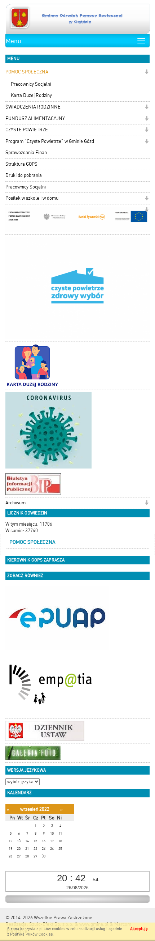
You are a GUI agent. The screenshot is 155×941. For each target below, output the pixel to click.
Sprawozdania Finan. (26, 152)
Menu (13, 40)
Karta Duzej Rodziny (31, 95)
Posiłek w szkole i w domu (31, 198)
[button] (146, 73)
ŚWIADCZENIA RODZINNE (33, 107)
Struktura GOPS (21, 164)
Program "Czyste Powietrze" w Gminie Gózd (49, 141)
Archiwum (15, 502)
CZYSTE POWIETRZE (26, 129)
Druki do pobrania (23, 175)
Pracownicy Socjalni (31, 84)
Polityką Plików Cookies (31, 934)
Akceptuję (139, 929)
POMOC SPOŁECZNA (26, 72)
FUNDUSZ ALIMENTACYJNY (35, 118)
